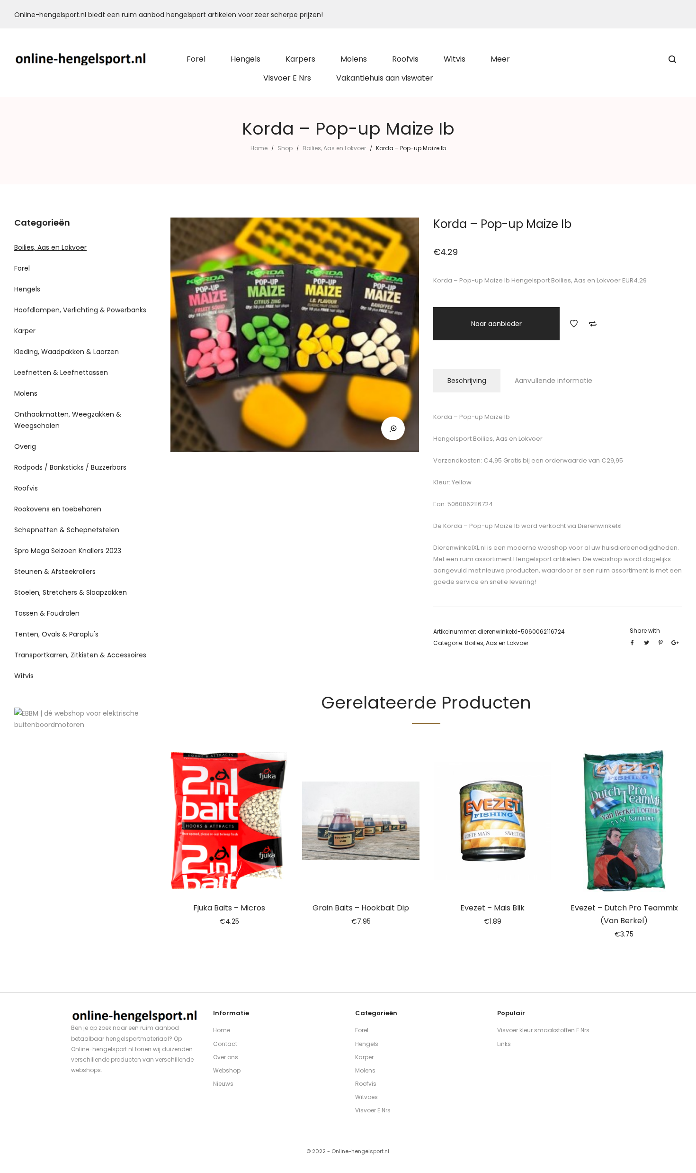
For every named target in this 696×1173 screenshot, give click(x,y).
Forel (22, 268)
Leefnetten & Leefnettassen (61, 372)
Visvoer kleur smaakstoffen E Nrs (543, 1030)
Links (504, 1044)
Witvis (24, 676)
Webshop (227, 1070)
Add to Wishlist (573, 324)
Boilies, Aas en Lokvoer (334, 148)
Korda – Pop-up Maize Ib (481, 525)
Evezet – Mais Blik (492, 907)
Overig (25, 446)
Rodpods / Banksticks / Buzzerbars (70, 467)
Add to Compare (592, 324)
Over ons (225, 1057)
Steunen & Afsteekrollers (55, 571)
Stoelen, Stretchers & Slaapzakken (70, 592)
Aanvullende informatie (553, 380)
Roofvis (26, 488)
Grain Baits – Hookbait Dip (360, 907)
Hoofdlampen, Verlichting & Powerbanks (80, 310)
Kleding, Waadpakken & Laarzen (66, 351)
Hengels (27, 289)
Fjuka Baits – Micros (229, 907)
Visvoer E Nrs (373, 1110)
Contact (225, 1044)
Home (259, 148)
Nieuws (223, 1084)
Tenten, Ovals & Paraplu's (56, 634)
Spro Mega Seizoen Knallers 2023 (67, 550)
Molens (25, 393)
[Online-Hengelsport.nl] (81, 59)
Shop (285, 148)
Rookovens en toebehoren (57, 509)
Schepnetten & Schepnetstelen (66, 530)
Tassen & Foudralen (47, 613)
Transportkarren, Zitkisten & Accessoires (80, 655)
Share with (645, 631)
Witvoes (366, 1097)
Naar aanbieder (496, 323)
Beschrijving (466, 380)
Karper (25, 331)
